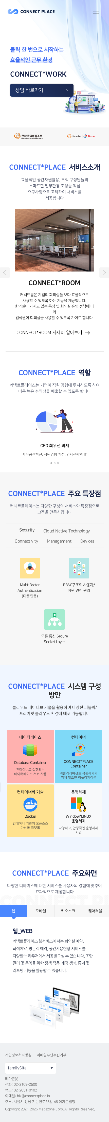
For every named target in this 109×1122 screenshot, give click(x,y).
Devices (87, 541)
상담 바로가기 (29, 90)
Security (26, 530)
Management (59, 541)
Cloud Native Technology (66, 531)
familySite (17, 1068)
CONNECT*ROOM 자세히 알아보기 (49, 332)
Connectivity (26, 541)
